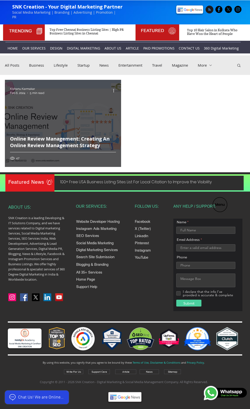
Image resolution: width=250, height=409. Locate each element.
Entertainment (130, 65)
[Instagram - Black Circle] (237, 9)
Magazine (180, 65)
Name (181, 222)
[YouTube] (59, 297)
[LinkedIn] (47, 297)
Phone (182, 257)
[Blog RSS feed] (209, 10)
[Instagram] (12, 297)
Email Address (188, 239)
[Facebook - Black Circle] (218, 9)
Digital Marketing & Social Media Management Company (137, 382)
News (104, 65)
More (202, 65)
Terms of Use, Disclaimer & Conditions (156, 362)
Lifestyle (61, 65)
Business (36, 65)
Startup (83, 65)
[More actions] (115, 90)
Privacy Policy (195, 362)
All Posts (12, 65)
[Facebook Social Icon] (24, 297)
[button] (220, 204)
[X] (228, 9)
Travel (157, 65)
